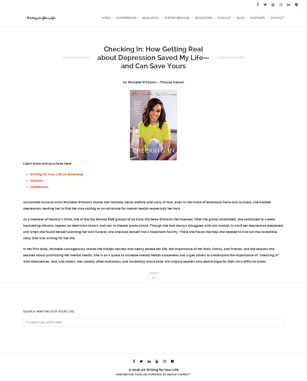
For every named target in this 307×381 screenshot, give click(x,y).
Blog (241, 18)
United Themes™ (179, 374)
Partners (257, 18)
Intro (106, 18)
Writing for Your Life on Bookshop (56, 174)
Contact (277, 18)
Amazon (36, 180)
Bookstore (204, 18)
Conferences (126, 18)
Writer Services (177, 18)
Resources (150, 18)
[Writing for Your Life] (40, 18)
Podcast (224, 18)
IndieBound (39, 187)
